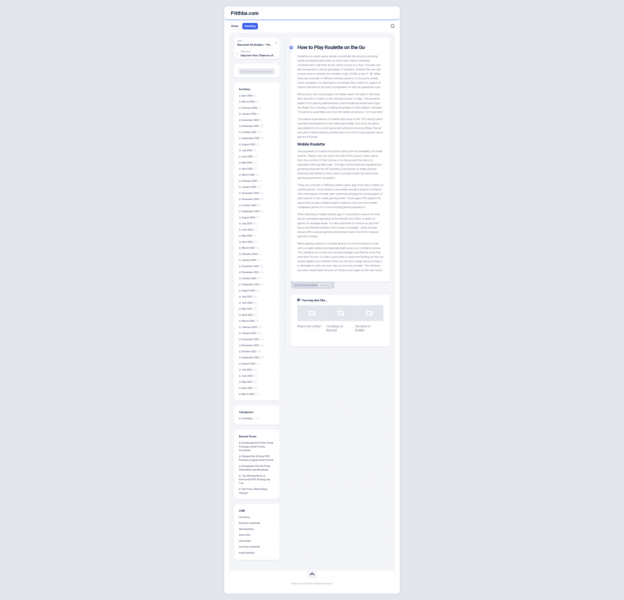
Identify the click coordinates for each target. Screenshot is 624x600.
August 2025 (248, 144)
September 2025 (250, 138)
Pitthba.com (245, 13)
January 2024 (249, 260)
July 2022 (247, 369)
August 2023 (248, 290)
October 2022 (249, 351)
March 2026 (248, 101)
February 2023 (249, 327)
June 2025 (247, 156)
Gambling (250, 26)
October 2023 (249, 278)
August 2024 (248, 217)
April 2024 (247, 242)
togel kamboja (246, 552)
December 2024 (250, 193)
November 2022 (250, 345)
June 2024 (247, 229)
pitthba (314, 285)
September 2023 (250, 284)
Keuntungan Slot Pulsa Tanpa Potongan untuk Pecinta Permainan (256, 446)
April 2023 (247, 315)
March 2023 (248, 321)
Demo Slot (244, 535)
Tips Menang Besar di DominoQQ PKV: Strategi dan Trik (254, 479)
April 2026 (247, 95)
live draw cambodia (249, 546)
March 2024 (248, 248)
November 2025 (250, 126)
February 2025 (249, 181)
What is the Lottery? (309, 326)
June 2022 (247, 376)
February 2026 (249, 108)
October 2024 (249, 205)
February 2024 (249, 254)
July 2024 (247, 223)
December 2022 (250, 339)
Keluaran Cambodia (249, 523)
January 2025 (249, 187)
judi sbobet (245, 541)
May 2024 (247, 235)
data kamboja (246, 529)
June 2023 (247, 302)
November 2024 (250, 199)
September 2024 (250, 211)
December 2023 (250, 266)
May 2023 (247, 308)
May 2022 (247, 382)
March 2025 (248, 174)
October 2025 (249, 132)
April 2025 (247, 168)
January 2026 (249, 114)
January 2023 (249, 333)
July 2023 (247, 296)
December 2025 (250, 120)
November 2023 (250, 272)
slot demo (244, 517)
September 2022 (250, 357)
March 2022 (248, 394)
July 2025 (247, 150)
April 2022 (247, 388)
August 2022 (248, 363)
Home (235, 26)
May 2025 (247, 162)
